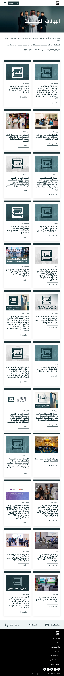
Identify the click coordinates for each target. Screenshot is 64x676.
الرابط (12, 45)
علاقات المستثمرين (54, 660)
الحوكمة (57, 651)
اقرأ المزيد (54, 103)
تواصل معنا (14, 3)
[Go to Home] (57, 3)
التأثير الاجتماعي (56, 647)
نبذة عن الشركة (56, 638)
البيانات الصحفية (55, 655)
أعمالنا (58, 642)
